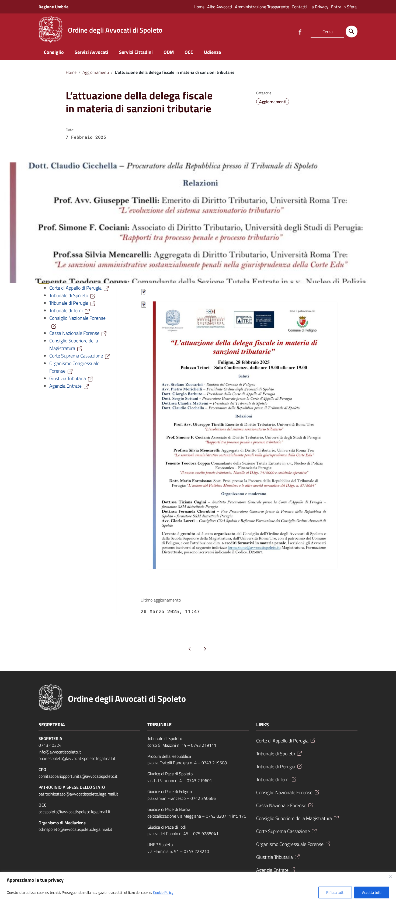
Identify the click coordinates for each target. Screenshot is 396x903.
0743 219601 (199, 780)
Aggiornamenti (95, 72)
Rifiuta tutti (335, 892)
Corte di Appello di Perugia (75, 287)
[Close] (390, 876)
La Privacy (319, 7)
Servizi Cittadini (136, 52)
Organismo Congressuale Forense (290, 844)
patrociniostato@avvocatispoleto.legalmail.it (78, 794)
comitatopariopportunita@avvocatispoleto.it (78, 776)
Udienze (212, 52)
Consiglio (54, 52)
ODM (169, 52)
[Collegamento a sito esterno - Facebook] (300, 31)
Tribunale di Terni (66, 310)
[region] (198, 887)
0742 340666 (203, 798)
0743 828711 (218, 816)
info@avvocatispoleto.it (60, 752)
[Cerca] (351, 31)
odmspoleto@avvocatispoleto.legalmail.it (75, 829)
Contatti (299, 7)
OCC (189, 52)
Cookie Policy (163, 892)
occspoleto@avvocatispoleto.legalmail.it (74, 811)
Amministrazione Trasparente (262, 7)
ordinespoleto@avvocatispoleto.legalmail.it (77, 758)
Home (199, 7)
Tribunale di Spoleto (68, 295)
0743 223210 (196, 851)
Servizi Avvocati (91, 52)
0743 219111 (203, 745)
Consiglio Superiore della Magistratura (73, 344)
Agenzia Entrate (65, 386)
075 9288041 (205, 833)
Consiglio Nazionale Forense (284, 792)
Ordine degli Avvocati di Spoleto (127, 698)
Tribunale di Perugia (68, 303)
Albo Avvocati (219, 7)
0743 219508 (214, 762)
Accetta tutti (371, 892)
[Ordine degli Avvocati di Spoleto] (51, 28)
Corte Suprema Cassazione (76, 355)
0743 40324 (50, 745)
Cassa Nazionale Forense (74, 333)
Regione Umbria (53, 7)
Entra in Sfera (344, 7)
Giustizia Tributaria (67, 378)
